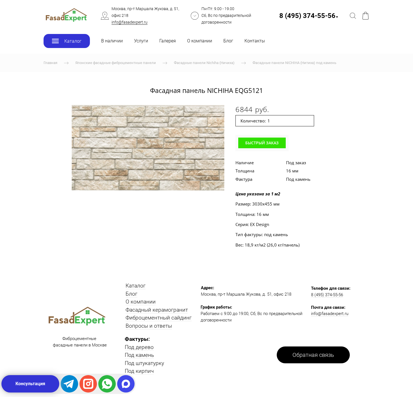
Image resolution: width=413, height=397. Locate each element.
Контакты (254, 41)
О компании (199, 41)
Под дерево (139, 347)
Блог (228, 41)
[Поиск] (353, 15)
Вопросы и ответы (149, 326)
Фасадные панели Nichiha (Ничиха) (204, 63)
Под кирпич (139, 371)
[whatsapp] (107, 384)
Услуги (141, 41)
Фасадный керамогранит (157, 310)
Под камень (139, 355)
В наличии (112, 41)
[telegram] (69, 384)
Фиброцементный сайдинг (159, 317)
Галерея (167, 41)
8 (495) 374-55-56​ (309, 16)
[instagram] (88, 384)
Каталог (136, 285)
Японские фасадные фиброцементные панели (115, 63)
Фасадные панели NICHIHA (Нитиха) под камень (294, 63)
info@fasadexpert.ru (130, 22)
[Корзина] (365, 16)
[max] (126, 384)
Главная (50, 63)
